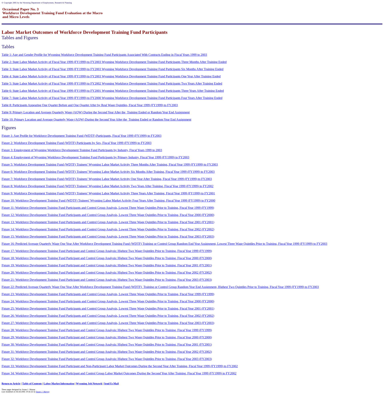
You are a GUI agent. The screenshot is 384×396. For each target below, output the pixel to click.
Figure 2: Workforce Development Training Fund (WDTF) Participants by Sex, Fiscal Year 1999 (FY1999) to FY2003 (76, 143)
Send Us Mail (111, 383)
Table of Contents (32, 383)
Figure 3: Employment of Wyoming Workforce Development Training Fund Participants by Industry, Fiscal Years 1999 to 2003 (82, 150)
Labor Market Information (59, 383)
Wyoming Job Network (89, 383)
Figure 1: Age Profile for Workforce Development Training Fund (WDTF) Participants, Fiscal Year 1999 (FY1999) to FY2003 (81, 135)
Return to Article (11, 383)
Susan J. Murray (42, 392)
